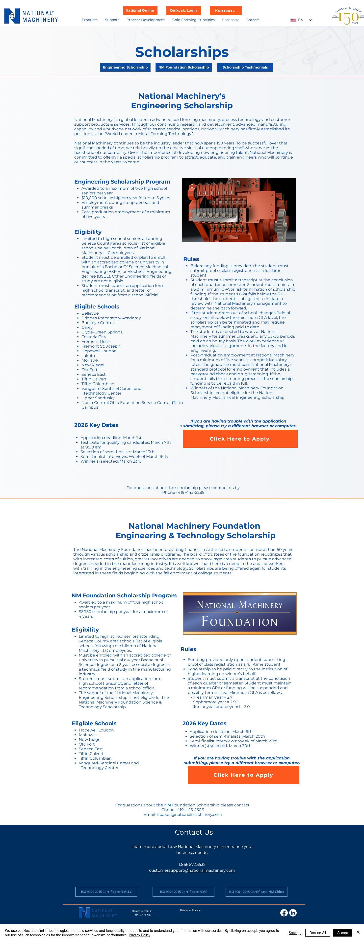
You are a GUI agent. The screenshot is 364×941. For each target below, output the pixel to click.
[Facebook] (284, 913)
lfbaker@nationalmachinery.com (189, 814)
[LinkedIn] (293, 913)
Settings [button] (295, 932)
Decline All (318, 932)
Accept (342, 932)
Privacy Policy (139, 934)
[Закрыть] (358, 932)
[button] (89, 20)
